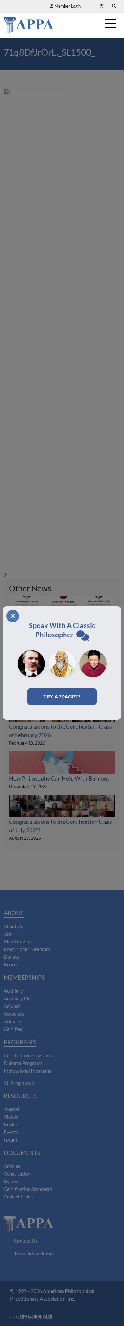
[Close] (12, 616)
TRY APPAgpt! (62, 696)
